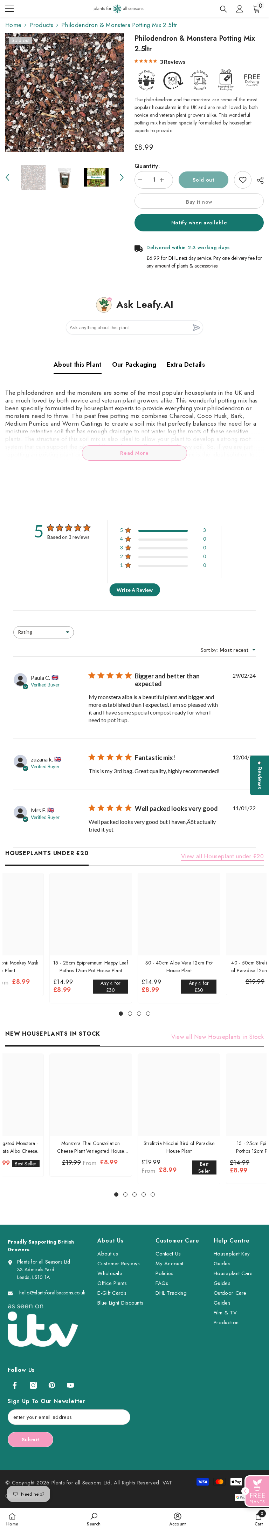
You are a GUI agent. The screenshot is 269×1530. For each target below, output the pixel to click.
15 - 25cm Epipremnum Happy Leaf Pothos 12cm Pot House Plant (90, 966)
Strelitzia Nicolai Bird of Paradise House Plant (179, 1147)
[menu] (9, 9)
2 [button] (130, 1013)
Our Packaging (134, 364)
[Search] (223, 9)
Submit (30, 1439)
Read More (134, 452)
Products (41, 25)
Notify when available (199, 222)
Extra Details (186, 364)
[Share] (257, 180)
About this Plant (78, 364)
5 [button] (153, 1194)
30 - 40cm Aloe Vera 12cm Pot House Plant (179, 966)
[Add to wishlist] (242, 180)
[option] (64, 92)
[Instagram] (33, 1385)
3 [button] (139, 1013)
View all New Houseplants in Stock (217, 1037)
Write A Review (135, 590)
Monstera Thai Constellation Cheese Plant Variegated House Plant (90, 1147)
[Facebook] (15, 1385)
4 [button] (148, 1013)
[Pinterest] (52, 1385)
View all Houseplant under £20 (222, 856)
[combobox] (43, 632)
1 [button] (121, 1013)
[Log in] (239, 9)
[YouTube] (70, 1385)
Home (13, 25)
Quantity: (147, 166)
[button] (7, 177)
